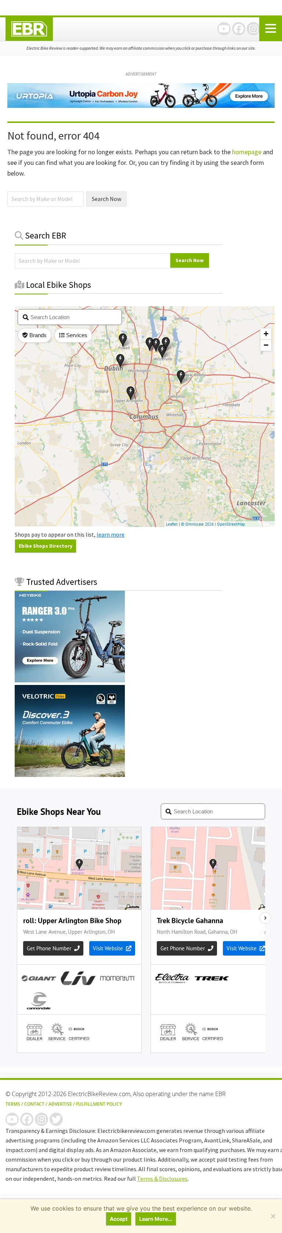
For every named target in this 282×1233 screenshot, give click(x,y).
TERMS (13, 1104)
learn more (110, 534)
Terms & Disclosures (162, 1178)
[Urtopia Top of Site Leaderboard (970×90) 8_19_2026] (141, 105)
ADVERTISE (60, 1104)
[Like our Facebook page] (238, 28)
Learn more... (155, 1219)
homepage (246, 152)
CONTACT (34, 1104)
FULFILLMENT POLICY (99, 1104)
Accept (118, 1219)
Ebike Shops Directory (45, 546)
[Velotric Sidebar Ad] (70, 774)
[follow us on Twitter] (56, 1119)
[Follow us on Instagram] (253, 28)
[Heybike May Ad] (70, 680)
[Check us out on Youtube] (224, 28)
